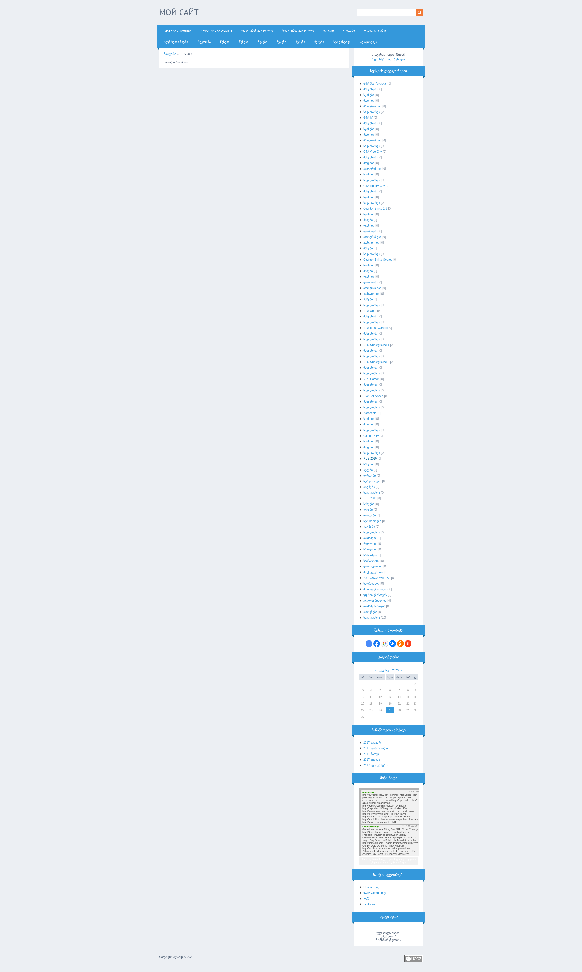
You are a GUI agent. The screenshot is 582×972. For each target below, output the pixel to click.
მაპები (368, 220)
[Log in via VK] (392, 643)
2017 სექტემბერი (375, 765)
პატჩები (369, 487)
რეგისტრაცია (381, 59)
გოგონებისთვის (374, 600)
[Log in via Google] (384, 643)
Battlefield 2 (371, 413)
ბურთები (369, 475)
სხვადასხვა (371, 112)
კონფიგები (371, 242)
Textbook (369, 904)
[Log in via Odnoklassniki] (400, 643)
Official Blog (371, 887)
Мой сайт (179, 12)
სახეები (368, 464)
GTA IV (368, 117)
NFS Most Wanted (375, 328)
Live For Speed (373, 396)
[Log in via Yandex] (408, 643)
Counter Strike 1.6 (375, 208)
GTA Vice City (372, 151)
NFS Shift (369, 310)
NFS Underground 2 (376, 362)
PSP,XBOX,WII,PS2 (376, 578)
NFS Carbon (371, 379)
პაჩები (368, 248)
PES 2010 (370, 458)
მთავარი (170, 54)
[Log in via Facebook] (376, 643)
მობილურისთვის (375, 589)
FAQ (366, 898)
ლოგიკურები (372, 566)
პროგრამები (372, 106)
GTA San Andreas (375, 83)
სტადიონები (372, 481)
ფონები (368, 225)
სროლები (370, 549)
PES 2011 (369, 498)
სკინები (368, 95)
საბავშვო (370, 555)
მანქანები (370, 89)
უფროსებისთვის (375, 595)
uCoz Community (374, 893)
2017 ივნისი (371, 759)
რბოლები (370, 543)
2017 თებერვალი (375, 748)
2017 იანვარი (372, 742)
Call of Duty (371, 435)
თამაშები (370, 538)
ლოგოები (370, 231)
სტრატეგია (371, 560)
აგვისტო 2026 (389, 670)
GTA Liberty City (374, 185)
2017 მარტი (371, 754)
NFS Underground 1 (376, 345)
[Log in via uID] (369, 643)
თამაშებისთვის (374, 606)
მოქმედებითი (373, 572)
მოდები (368, 100)
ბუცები (368, 470)
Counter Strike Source (377, 259)
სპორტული (371, 583)
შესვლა (399, 59)
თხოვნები (370, 612)
